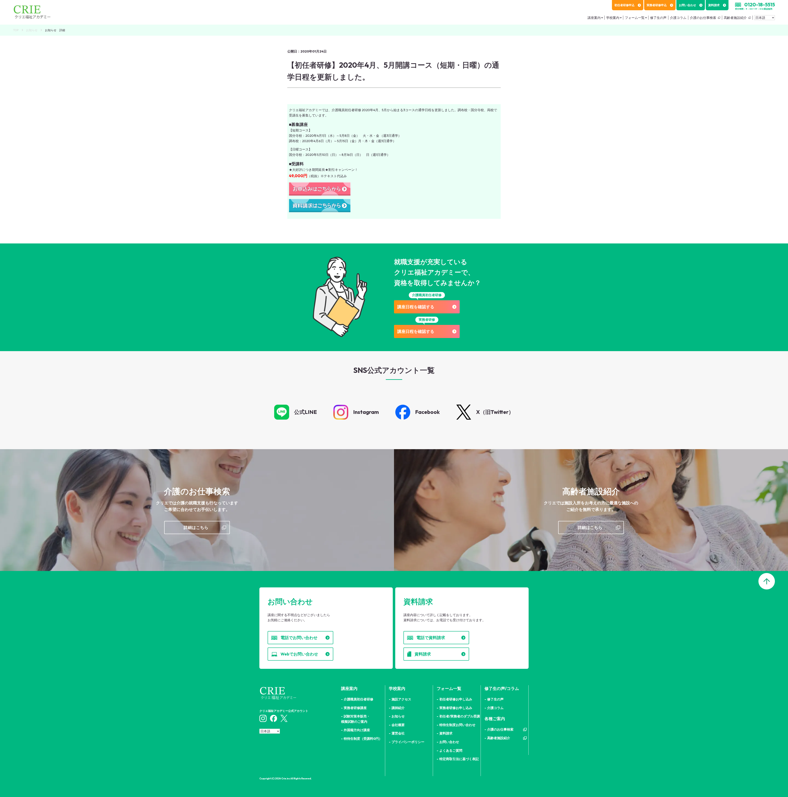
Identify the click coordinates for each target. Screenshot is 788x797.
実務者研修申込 (657, 5)
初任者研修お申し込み (455, 699)
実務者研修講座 (355, 708)
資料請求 (714, 5)
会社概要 (398, 725)
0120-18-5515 (759, 4)
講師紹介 (398, 708)
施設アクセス (401, 699)
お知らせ (32, 30)
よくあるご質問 (450, 750)
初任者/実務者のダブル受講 (459, 716)
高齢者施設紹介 (735, 18)
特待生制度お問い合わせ (457, 725)
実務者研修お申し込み (455, 708)
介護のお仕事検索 (703, 18)
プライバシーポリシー (408, 742)
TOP (16, 30)
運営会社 (398, 733)
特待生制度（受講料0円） (363, 738)
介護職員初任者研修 (358, 699)
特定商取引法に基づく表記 (459, 759)
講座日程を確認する (415, 306)
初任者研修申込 (624, 5)
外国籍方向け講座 (357, 730)
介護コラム (678, 18)
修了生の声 (658, 18)
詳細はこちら (196, 527)
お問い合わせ (687, 5)
